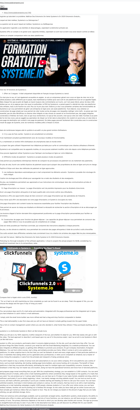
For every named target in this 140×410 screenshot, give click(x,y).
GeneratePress (44, 409)
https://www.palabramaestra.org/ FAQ (17, 13)
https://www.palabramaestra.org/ (12, 3)
